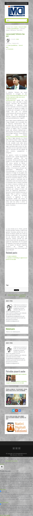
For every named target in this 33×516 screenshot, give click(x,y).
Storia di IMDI (22, 27)
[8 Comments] (14, 49)
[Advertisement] (16, 62)
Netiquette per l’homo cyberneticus (17, 295)
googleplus (16, 410)
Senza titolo (22, 296)
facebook (19, 410)
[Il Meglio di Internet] (16, 14)
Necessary (4, 491)
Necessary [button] (3, 489)
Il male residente (11, 256)
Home (15, 27)
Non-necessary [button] (4, 502)
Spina (17, 39)
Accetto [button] (2, 464)
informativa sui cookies (11, 461)
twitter (13, 410)
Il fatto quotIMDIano (13, 28)
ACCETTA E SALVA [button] (5, 515)
